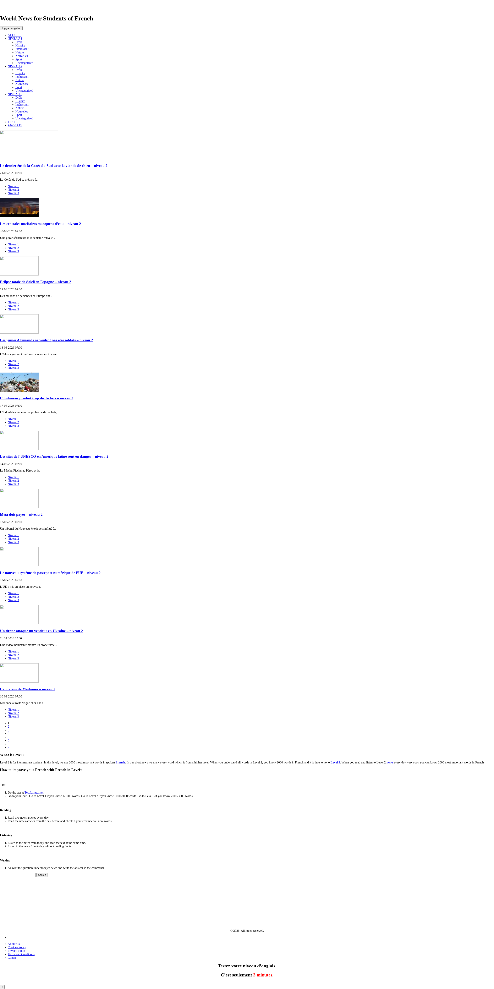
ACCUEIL (14, 35)
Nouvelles (21, 55)
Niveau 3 (13, 193)
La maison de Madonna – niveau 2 (27, 689)
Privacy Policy (16, 950)
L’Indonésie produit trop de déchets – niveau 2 (36, 398)
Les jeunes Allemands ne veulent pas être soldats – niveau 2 (46, 340)
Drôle (18, 42)
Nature (19, 52)
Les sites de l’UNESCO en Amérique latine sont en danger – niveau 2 (54, 456)
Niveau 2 (13, 189)
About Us (14, 943)
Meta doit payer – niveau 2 (21, 514)
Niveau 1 (13, 186)
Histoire (20, 45)
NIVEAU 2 (15, 66)
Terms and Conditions (21, 954)
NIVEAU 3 (15, 94)
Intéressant (21, 49)
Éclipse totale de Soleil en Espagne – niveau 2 (35, 282)
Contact (12, 957)
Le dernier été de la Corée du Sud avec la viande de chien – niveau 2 (53, 166)
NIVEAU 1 (15, 38)
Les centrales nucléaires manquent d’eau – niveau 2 (40, 224)
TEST (11, 121)
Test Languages (34, 792)
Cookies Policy (17, 947)
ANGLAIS (15, 125)
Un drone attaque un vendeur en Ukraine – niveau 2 (41, 631)
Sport (18, 59)
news (390, 762)
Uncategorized (24, 62)
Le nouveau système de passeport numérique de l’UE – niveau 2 (50, 573)
